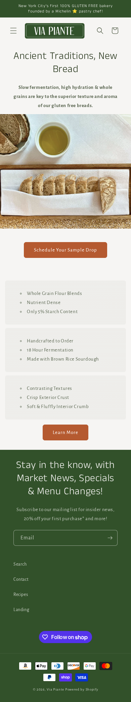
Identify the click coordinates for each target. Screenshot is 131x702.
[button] (13, 30)
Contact (20, 579)
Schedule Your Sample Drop (65, 250)
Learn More (65, 432)
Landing (21, 609)
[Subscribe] (109, 538)
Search (20, 564)
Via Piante (55, 689)
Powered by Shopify (81, 689)
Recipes (20, 594)
